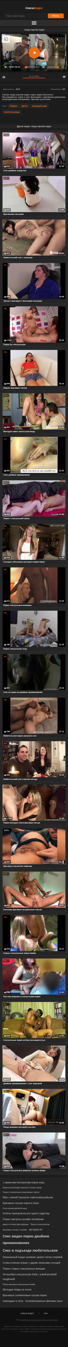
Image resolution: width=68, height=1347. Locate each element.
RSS (46, 1313)
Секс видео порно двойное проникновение (26, 1239)
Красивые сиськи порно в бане (21, 1203)
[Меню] (34, 23)
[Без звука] (43, 67)
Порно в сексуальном (39, 1224)
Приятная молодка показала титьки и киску (22, 1188)
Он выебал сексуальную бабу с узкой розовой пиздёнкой (30, 1276)
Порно (13, 106)
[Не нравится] (64, 77)
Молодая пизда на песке (17, 1289)
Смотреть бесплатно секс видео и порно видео (39, 1320)
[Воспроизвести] (34, 52)
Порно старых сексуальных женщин (24, 1268)
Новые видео (27, 1313)
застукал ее (35, 1229)
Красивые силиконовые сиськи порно (25, 1295)
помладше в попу (13, 1301)
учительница (11, 112)
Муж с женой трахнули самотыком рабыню (28, 1197)
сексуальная (39, 106)
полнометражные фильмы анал (43, 1301)
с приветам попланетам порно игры (24, 1182)
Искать (55, 16)
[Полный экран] (63, 67)
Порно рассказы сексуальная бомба (19, 1284)
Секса (34, 8)
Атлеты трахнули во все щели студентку (26, 1213)
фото (25, 106)
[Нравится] (4, 77)
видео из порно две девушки (15, 1224)
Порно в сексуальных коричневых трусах (21, 1192)
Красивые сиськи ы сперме (15, 1230)
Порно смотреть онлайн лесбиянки (23, 1219)
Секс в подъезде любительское (30, 1250)
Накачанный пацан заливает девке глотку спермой (32, 1257)
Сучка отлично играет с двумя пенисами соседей (31, 1262)
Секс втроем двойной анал (15, 1208)
